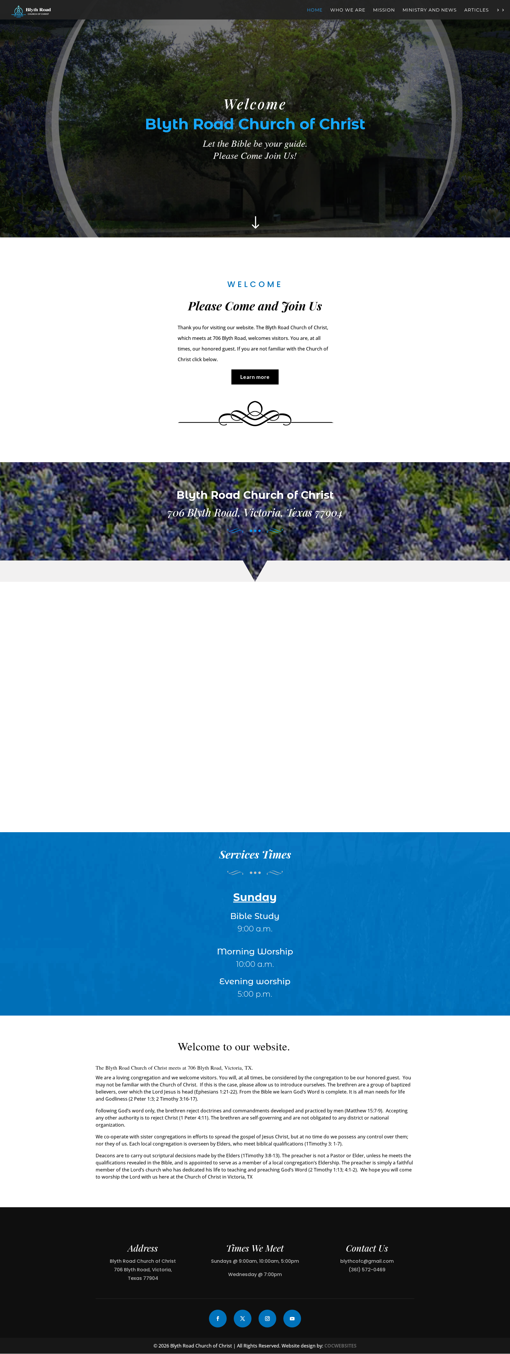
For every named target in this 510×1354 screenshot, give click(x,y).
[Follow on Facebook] (218, 1318)
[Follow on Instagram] (267, 1318)
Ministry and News (430, 10)
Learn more (255, 377)
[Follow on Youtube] (292, 1318)
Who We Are (347, 10)
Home (315, 10)
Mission (384, 10)
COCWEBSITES (340, 1345)
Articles (476, 10)
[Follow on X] (242, 1318)
